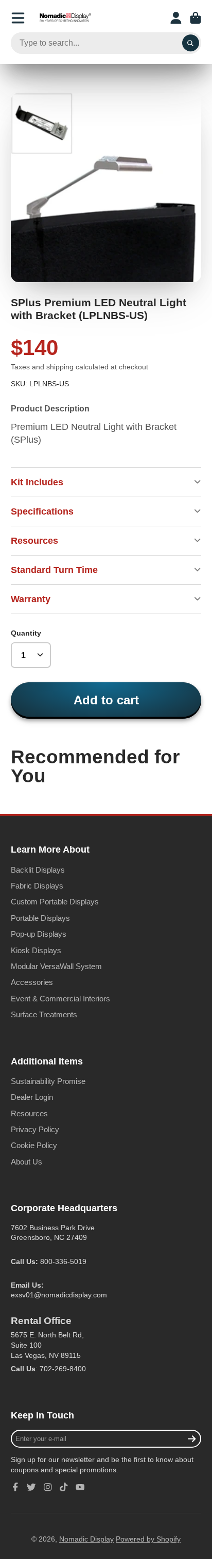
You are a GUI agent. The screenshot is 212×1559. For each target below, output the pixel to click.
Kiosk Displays (36, 950)
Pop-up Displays (38, 934)
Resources (29, 1113)
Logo (65, 18)
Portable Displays (40, 918)
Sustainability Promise (48, 1081)
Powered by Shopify (148, 1539)
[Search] (191, 43)
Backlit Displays (38, 869)
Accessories (32, 982)
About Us (26, 1161)
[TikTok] (63, 1487)
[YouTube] (80, 1487)
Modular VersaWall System (56, 966)
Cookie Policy (34, 1145)
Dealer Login (32, 1097)
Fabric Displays (37, 885)
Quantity (26, 633)
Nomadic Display (86, 1539)
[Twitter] (31, 1487)
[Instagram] (47, 1487)
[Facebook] (15, 1487)
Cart (195, 18)
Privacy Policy (35, 1129)
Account (176, 18)
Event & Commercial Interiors (60, 998)
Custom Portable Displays (55, 901)
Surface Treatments (44, 1014)
